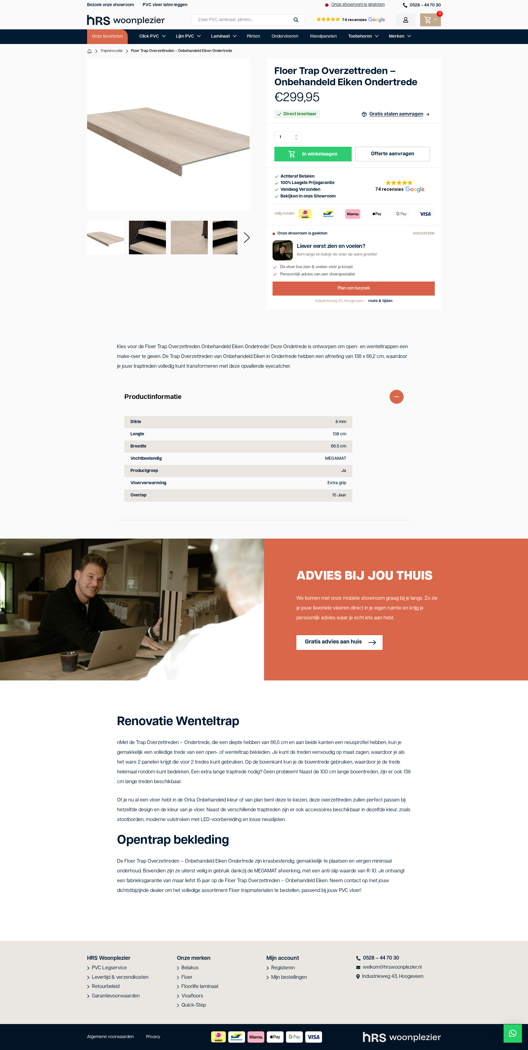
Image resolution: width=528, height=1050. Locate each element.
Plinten (253, 36)
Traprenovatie (112, 51)
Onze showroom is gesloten (358, 4)
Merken (396, 36)
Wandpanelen (323, 36)
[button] (350, 20)
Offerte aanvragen (392, 154)
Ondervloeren (285, 36)
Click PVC (149, 36)
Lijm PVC (185, 36)
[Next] (243, 237)
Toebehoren (360, 36)
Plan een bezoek (354, 288)
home (89, 51)
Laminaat (220, 36)
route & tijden (380, 301)
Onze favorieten (107, 36)
